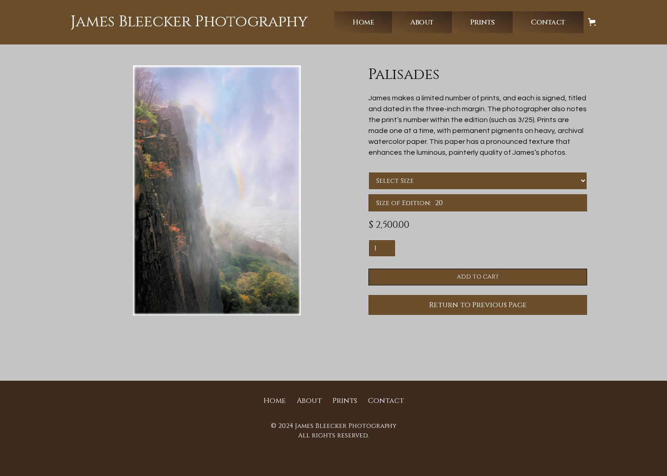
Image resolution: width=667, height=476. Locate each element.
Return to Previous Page (478, 305)
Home (275, 401)
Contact (386, 401)
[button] (363, 22)
